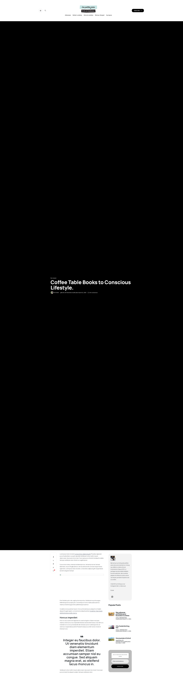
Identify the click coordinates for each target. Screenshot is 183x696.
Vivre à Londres (88, 15)
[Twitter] (53, 560)
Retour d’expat (99, 15)
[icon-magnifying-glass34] (45, 10)
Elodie (57, 292)
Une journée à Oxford (123, 638)
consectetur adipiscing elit (83, 554)
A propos (109, 15)
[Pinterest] (53, 564)
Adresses (68, 15)
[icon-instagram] (40, 11)
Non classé (53, 278)
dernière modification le (73, 292)
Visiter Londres (77, 15)
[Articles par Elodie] (52, 292)
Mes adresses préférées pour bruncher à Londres (122, 614)
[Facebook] (53, 557)
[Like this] (53, 571)
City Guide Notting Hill (122, 627)
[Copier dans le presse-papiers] (53, 567)
